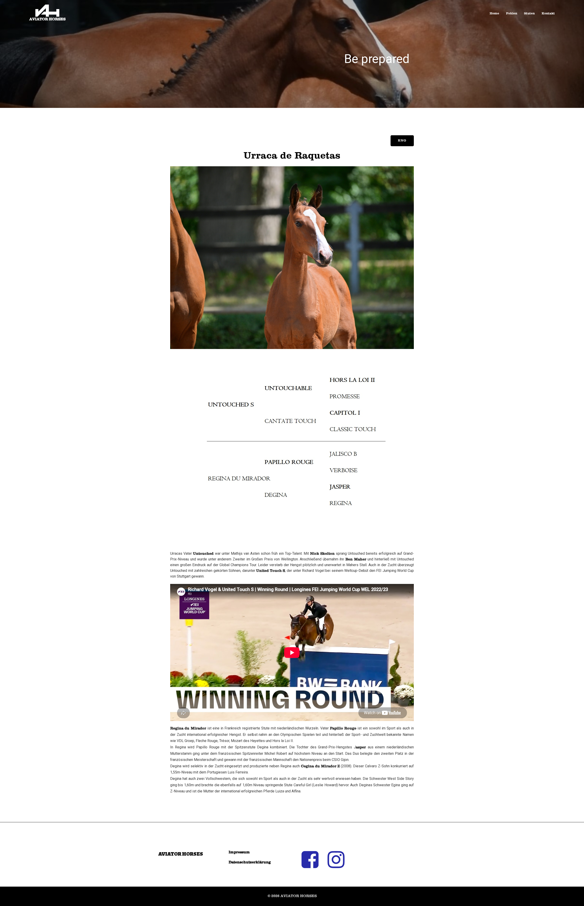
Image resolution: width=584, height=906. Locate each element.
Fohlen (511, 13)
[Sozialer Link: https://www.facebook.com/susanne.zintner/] (313, 860)
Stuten (529, 13)
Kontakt (548, 13)
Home (494, 13)
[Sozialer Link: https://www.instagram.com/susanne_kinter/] (339, 860)
